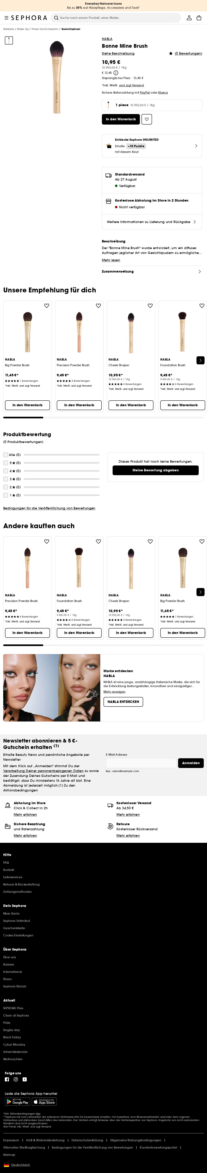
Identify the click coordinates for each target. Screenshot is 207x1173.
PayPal (145, 92)
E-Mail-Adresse (116, 754)
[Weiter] (200, 360)
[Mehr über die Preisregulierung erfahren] (116, 73)
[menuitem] (189, 18)
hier (38, 1113)
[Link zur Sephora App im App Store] (44, 1102)
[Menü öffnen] (6, 18)
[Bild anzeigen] (9, 40)
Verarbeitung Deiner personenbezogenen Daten (43, 771)
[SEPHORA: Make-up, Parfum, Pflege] (29, 17)
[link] (156, 470)
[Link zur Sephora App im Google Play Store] (17, 1102)
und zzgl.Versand (131, 85)
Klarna (163, 92)
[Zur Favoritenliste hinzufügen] (46, 306)
